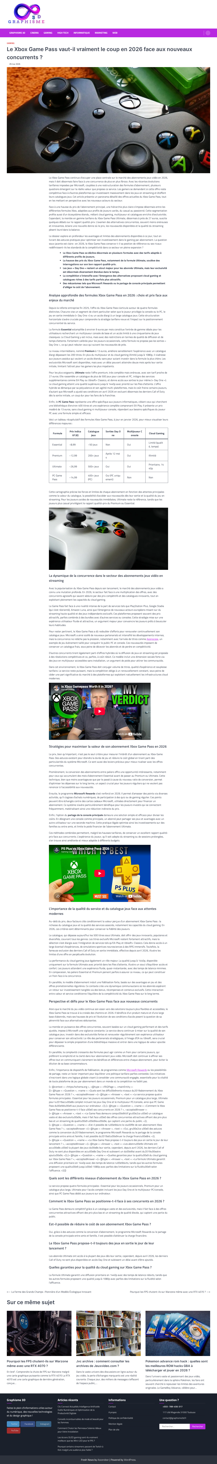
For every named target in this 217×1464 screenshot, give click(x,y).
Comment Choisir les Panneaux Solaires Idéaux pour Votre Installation (79, 1429)
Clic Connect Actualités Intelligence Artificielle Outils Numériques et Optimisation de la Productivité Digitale (79, 1410)
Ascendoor (103, 1460)
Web (114, 33)
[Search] (208, 33)
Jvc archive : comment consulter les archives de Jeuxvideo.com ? (102, 1363)
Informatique (82, 33)
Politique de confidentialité (120, 1418)
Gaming (48, 33)
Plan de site (113, 1429)
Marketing (101, 33)
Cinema (34, 33)
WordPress (130, 1460)
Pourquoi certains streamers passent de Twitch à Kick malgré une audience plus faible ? (80, 1448)
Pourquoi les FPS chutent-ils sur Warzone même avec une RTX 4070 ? (37, 1363)
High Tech (62, 33)
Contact (112, 1406)
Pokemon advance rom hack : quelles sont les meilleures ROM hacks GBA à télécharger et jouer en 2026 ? (177, 1365)
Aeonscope (152, 639)
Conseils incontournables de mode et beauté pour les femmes (80, 1420)
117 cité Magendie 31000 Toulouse (179, 1412)
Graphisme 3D (17, 33)
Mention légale (115, 1424)
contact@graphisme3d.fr (174, 1418)
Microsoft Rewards (137, 1070)
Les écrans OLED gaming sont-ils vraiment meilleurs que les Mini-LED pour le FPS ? (78, 1439)
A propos (112, 1412)
